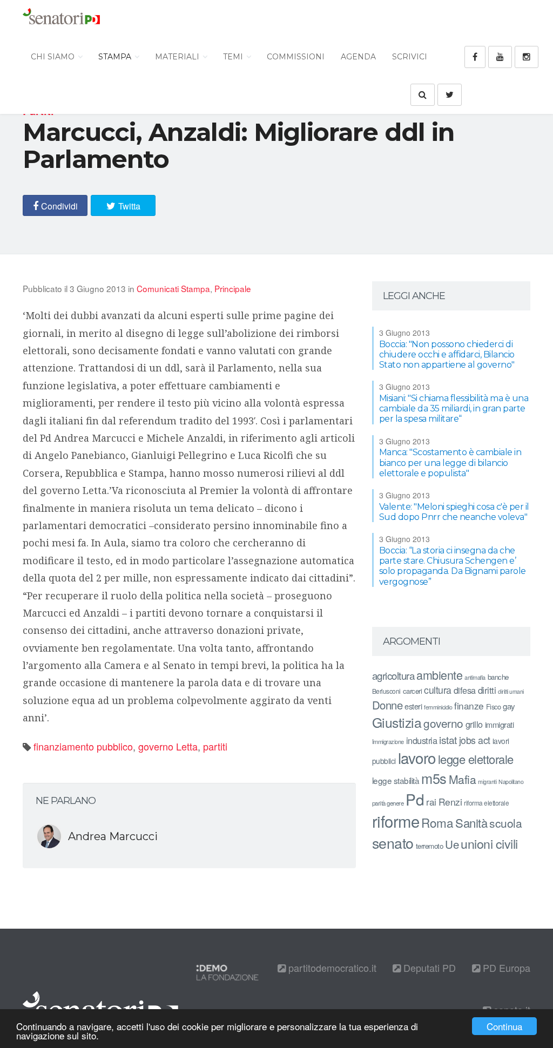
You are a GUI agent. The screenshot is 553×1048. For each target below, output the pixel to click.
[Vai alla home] (61, 19)
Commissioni (296, 57)
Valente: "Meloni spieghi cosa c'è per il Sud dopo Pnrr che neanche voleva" (454, 512)
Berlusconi (386, 690)
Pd (415, 799)
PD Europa (505, 968)
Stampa (115, 57)
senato (393, 842)
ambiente (439, 674)
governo (443, 723)
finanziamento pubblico (83, 746)
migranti (487, 781)
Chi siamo (54, 57)
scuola (505, 823)
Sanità (471, 822)
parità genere (388, 803)
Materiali (178, 57)
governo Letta (168, 746)
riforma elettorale (486, 802)
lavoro (417, 757)
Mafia (462, 779)
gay (509, 706)
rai (431, 801)
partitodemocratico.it (331, 968)
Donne (387, 705)
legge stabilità (396, 780)
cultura (437, 690)
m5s (434, 778)
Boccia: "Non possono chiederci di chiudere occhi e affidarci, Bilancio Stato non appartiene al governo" (447, 354)
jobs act (474, 740)
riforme (396, 820)
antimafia (474, 677)
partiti (215, 746)
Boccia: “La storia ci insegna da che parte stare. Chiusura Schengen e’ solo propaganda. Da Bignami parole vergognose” (452, 566)
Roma (437, 822)
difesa (465, 690)
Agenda (358, 57)
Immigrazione (388, 741)
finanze (469, 705)
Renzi (450, 801)
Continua (504, 1026)
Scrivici (409, 57)
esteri (413, 706)
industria (421, 740)
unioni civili (489, 843)
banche (498, 677)
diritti (487, 690)
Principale (232, 288)
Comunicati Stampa (173, 288)
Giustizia (397, 722)
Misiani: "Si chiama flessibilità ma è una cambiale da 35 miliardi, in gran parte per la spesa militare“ (454, 408)
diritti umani (511, 691)
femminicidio (438, 707)
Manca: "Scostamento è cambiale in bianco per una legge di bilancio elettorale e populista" (450, 462)
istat (448, 739)
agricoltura (393, 675)
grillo (474, 724)
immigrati (499, 724)
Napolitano (510, 781)
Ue (451, 844)
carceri (412, 691)
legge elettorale (476, 758)
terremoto (429, 846)
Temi (234, 57)
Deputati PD (428, 968)
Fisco (493, 706)
